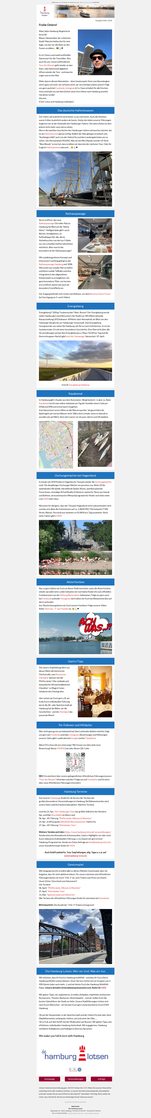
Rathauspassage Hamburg (51, 264)
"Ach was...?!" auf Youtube (57, 608)
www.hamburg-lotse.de (91, 1113)
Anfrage (101, 1079)
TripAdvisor (90, 738)
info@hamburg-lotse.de (99, 842)
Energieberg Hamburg (79, 385)
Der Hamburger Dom (64, 811)
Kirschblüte (56, 815)
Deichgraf (64, 711)
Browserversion (87, 2)
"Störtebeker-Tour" (67, 825)
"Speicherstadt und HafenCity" (61, 894)
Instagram (70, 88)
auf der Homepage (75, 336)
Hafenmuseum (51, 133)
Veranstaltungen (75, 1079)
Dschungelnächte (103, 482)
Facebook (60, 88)
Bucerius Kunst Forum (100, 294)
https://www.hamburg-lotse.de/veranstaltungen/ (88, 832)
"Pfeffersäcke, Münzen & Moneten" (75, 818)
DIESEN (61, 748)
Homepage (55, 798)
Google (74, 738)
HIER (45, 498)
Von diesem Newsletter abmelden (75, 1102)
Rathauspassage (46, 223)
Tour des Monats (47, 65)
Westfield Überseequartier (73, 821)
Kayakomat (44, 403)
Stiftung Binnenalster (70, 595)
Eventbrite (92, 779)
